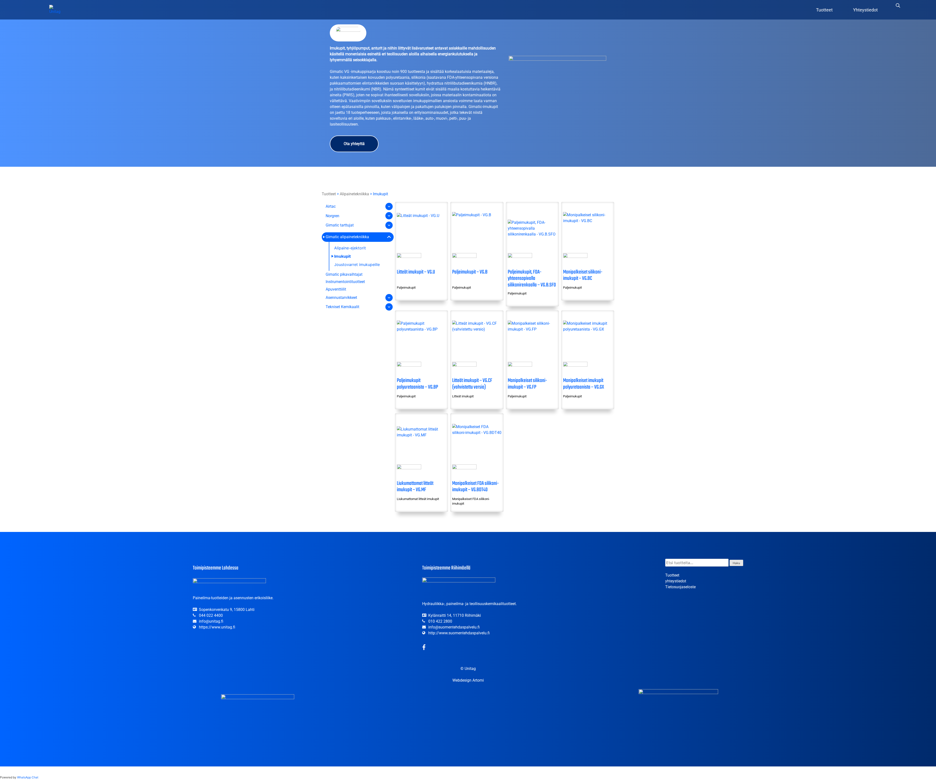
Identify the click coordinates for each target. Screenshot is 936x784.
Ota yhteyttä (354, 143)
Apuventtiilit (336, 289)
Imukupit (342, 256)
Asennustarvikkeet (341, 297)
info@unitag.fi (211, 621)
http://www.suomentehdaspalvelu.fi (459, 633)
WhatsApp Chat (27, 777)
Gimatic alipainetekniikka (347, 237)
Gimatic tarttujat (340, 225)
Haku (736, 563)
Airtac (331, 206)
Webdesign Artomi (468, 680)
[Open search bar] (898, 5)
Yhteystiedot (865, 9)
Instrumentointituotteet (345, 281)
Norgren (332, 216)
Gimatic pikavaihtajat (344, 274)
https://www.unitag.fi (217, 627)
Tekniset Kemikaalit (342, 306)
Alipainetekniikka (354, 194)
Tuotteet (824, 9)
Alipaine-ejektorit (350, 247)
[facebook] (424, 648)
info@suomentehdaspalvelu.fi (454, 627)
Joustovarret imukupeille (357, 264)
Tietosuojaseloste (680, 587)
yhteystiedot (675, 581)
